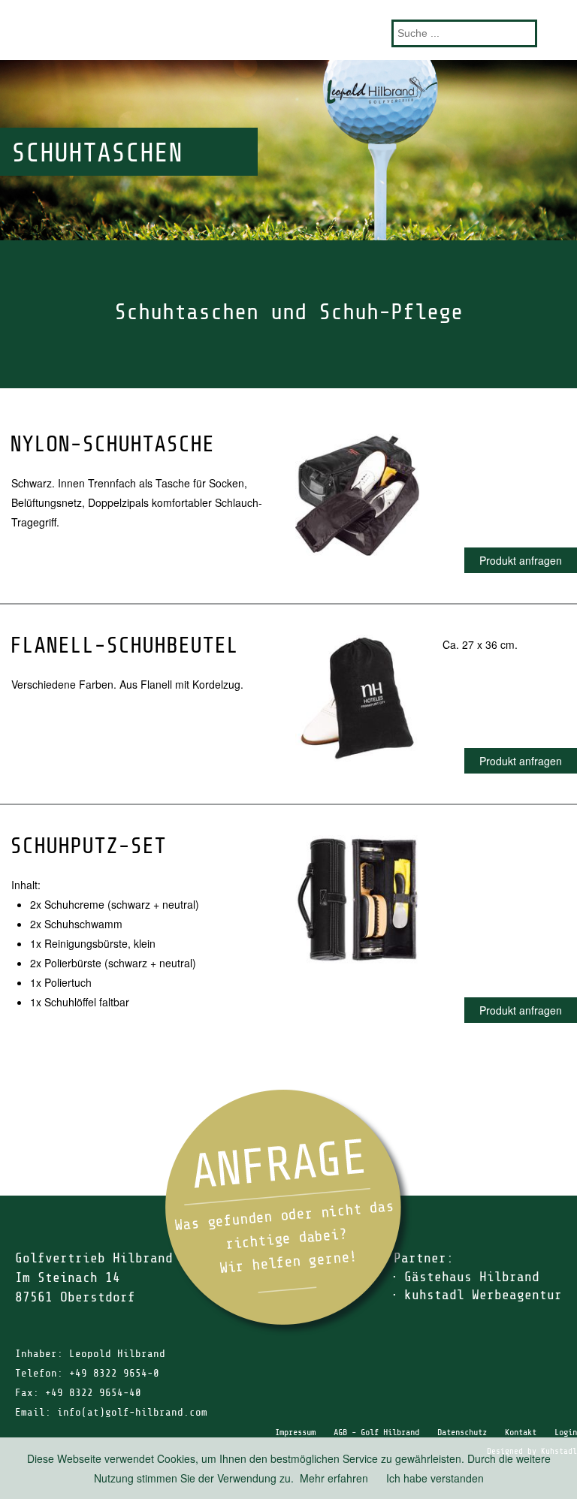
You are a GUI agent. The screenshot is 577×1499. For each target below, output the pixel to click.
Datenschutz (462, 1432)
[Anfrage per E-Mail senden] (288, 1212)
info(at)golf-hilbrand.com (132, 1412)
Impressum (295, 1432)
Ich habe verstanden (435, 1477)
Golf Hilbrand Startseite (288, 30)
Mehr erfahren (334, 1477)
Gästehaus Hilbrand (471, 1276)
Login (565, 1432)
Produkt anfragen (520, 560)
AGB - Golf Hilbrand (376, 1432)
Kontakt (520, 1432)
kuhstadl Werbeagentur (483, 1294)
